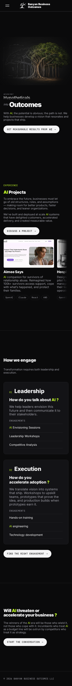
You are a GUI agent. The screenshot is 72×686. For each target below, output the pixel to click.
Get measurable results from (31, 129)
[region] (36, 272)
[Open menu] (7, 5)
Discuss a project (21, 231)
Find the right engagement (27, 553)
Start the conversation (25, 642)
